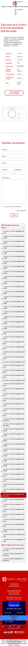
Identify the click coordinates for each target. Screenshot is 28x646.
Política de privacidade (15, 206)
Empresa (4, 149)
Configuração (14, 616)
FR (15, 3)
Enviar (14, 215)
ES (15, 1)
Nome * (4, 156)
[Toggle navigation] (2, 9)
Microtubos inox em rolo (14, 599)
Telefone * (5, 169)
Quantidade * (18, 169)
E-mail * (4, 163)
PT (16, 7)
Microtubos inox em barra (14, 597)
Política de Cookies (19, 614)
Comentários (6, 178)
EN (16, 5)
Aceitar (14, 619)
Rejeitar (14, 618)
